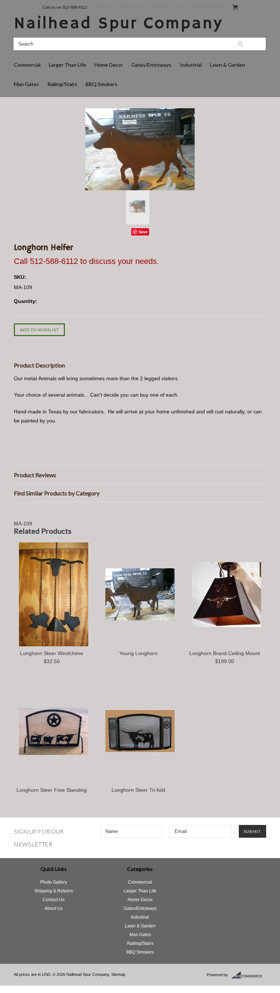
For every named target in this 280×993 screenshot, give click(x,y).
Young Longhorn (138, 653)
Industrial (191, 65)
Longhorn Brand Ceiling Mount (224, 653)
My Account (102, 7)
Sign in (178, 7)
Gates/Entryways (151, 65)
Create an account (206, 7)
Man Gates (26, 84)
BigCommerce (249, 975)
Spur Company (118, 23)
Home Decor (108, 65)
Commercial (27, 65)
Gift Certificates (131, 7)
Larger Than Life (67, 65)
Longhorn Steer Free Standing (51, 790)
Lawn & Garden (227, 65)
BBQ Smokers (101, 84)
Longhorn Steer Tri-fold (138, 790)
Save (143, 231)
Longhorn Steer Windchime (51, 653)
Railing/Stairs (62, 84)
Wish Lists (158, 7)
